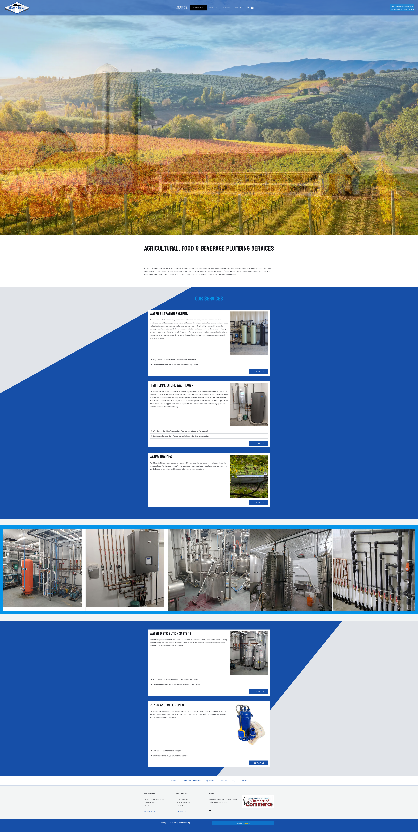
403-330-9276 (407, 6)
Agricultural (210, 780)
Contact (244, 780)
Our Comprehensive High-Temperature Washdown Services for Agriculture (181, 436)
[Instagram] (248, 7)
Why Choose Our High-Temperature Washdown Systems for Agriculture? (180, 431)
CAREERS (226, 8)
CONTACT (238, 8)
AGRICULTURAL (198, 8)
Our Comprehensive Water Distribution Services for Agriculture (176, 684)
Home (173, 780)
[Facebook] (252, 7)
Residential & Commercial (191, 780)
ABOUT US (213, 8)
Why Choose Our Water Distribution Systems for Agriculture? (176, 679)
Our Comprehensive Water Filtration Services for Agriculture (175, 364)
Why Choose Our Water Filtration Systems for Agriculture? (175, 359)
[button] (218, 8)
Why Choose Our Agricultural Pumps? (167, 751)
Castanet (246, 823)
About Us (223, 780)
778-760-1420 (181, 811)
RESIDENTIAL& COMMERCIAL (182, 8)
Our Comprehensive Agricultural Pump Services (170, 756)
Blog (233, 780)
